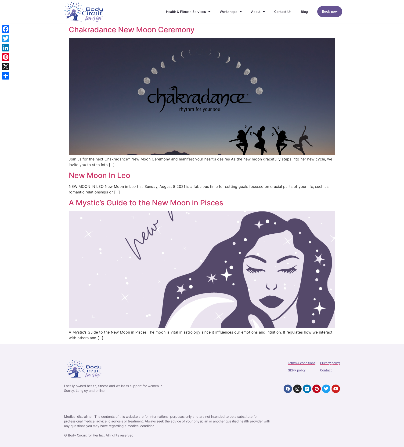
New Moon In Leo (99, 175)
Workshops (228, 12)
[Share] (5, 75)
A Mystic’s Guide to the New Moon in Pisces (146, 202)
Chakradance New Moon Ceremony (132, 29)
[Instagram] (297, 389)
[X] (5, 66)
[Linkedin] (307, 389)
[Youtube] (336, 389)
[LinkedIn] (5, 47)
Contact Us (283, 12)
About (255, 12)
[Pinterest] (316, 389)
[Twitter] (326, 389)
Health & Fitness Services (186, 12)
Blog (304, 12)
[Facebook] (288, 389)
